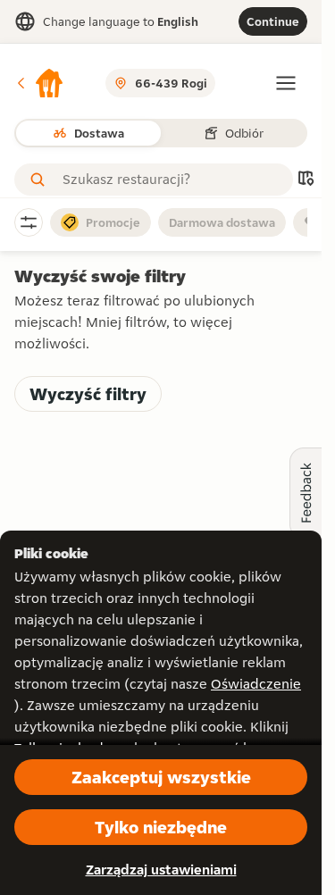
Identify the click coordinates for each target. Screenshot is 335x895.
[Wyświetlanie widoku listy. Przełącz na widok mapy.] (305, 180)
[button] (39, 83)
